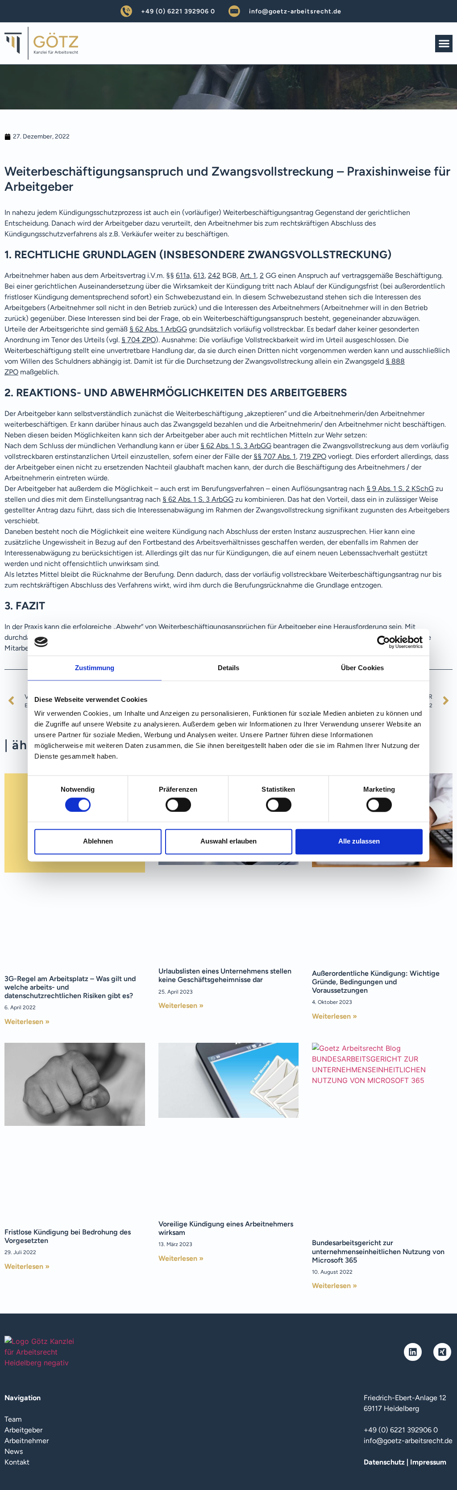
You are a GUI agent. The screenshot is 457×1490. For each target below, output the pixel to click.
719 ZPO (312, 456)
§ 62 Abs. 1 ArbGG (158, 329)
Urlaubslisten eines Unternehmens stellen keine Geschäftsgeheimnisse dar (224, 975)
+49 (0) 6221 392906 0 (178, 11)
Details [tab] (229, 668)
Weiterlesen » (27, 1021)
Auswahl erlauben (228, 841)
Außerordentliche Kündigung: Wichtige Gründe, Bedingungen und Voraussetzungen (376, 982)
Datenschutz (384, 1462)
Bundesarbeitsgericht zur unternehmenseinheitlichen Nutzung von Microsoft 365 (378, 1251)
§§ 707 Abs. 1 (274, 456)
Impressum (428, 1462)
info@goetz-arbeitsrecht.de (295, 11)
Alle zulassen (359, 841)
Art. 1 (248, 275)
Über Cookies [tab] (362, 668)
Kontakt (16, 1462)
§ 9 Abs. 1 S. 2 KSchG (400, 488)
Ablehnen (98, 841)
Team (13, 1419)
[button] (444, 43)
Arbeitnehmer (26, 1440)
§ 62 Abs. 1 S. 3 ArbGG (235, 445)
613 (198, 275)
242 (214, 275)
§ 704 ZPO (138, 340)
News (13, 1451)
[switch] (178, 804)
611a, (183, 275)
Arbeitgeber (23, 1430)
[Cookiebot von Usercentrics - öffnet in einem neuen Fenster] (384, 642)
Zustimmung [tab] (95, 668)
